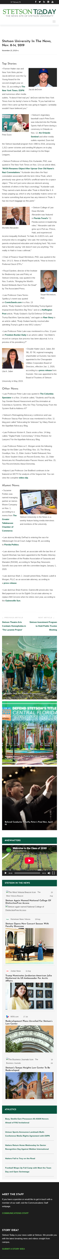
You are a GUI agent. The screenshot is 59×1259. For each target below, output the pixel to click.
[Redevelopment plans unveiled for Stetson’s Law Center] (29, 1033)
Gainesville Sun (12, 600)
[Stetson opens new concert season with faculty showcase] (29, 940)
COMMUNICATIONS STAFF (15, 1213)
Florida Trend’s (41, 218)
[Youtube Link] (52, 2)
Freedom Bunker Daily (15, 335)
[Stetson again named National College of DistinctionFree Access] (29, 900)
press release (45, 370)
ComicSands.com (13, 302)
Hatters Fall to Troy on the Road (20, 1158)
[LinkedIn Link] (48, 2)
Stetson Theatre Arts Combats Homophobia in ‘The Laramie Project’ (14, 626)
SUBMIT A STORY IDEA (13, 1249)
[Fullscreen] (53, 873)
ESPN (21, 90)
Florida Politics (11, 544)
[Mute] (49, 873)
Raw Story (48, 317)
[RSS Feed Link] (44, 2)
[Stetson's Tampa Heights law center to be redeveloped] (29, 1077)
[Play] (5, 873)
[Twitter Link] (40, 2)
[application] (29, 860)
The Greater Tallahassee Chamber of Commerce (9, 523)
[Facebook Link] (35, 2)
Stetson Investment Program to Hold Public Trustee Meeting (43, 626)
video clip (23, 478)
